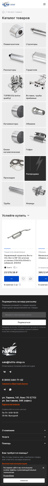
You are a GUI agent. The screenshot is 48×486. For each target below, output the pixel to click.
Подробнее (8, 476)
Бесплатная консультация (14, 463)
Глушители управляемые (14, 252)
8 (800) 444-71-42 (12, 380)
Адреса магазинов (11, 404)
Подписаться (24, 322)
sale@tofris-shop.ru (13, 362)
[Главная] (3, 12)
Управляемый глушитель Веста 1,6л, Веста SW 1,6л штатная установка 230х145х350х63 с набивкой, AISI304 (18, 259)
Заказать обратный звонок (15, 384)
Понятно (24, 481)
